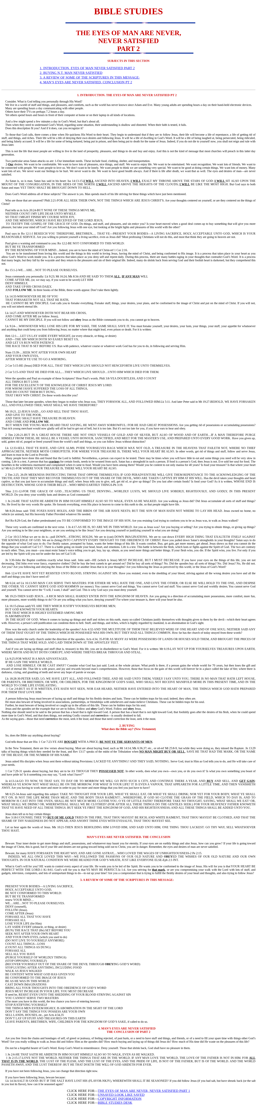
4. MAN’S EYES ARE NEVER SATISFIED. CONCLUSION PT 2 (86, 82)
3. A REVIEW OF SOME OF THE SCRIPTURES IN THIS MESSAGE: (90, 77)
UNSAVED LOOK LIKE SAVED (121, 1095)
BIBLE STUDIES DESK (115, 1103)
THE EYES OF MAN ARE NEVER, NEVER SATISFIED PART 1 (144, 1091)
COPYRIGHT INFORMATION (119, 1099)
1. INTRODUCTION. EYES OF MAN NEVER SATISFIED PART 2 (87, 68)
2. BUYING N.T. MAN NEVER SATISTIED (71, 73)
